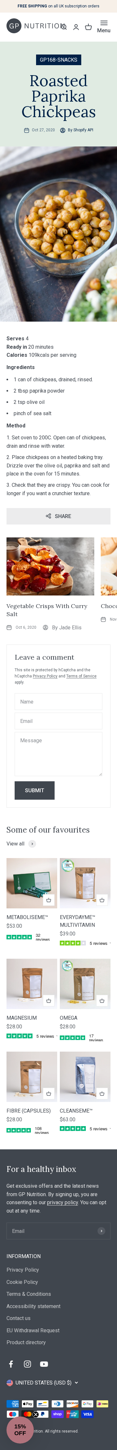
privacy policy (62, 1202)
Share (63, 516)
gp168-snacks (58, 60)
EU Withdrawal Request (32, 1330)
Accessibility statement (33, 1306)
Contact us (18, 1318)
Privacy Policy (45, 676)
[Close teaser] (35, 1414)
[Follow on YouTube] (44, 1364)
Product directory (26, 1342)
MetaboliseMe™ (27, 917)
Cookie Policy (22, 1282)
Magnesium (21, 1018)
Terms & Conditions (28, 1294)
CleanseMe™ (76, 1111)
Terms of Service (81, 676)
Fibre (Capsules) (28, 1111)
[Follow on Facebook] (10, 1364)
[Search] (63, 27)
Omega (68, 1018)
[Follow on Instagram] (27, 1364)
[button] (20, 1430)
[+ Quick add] (49, 900)
